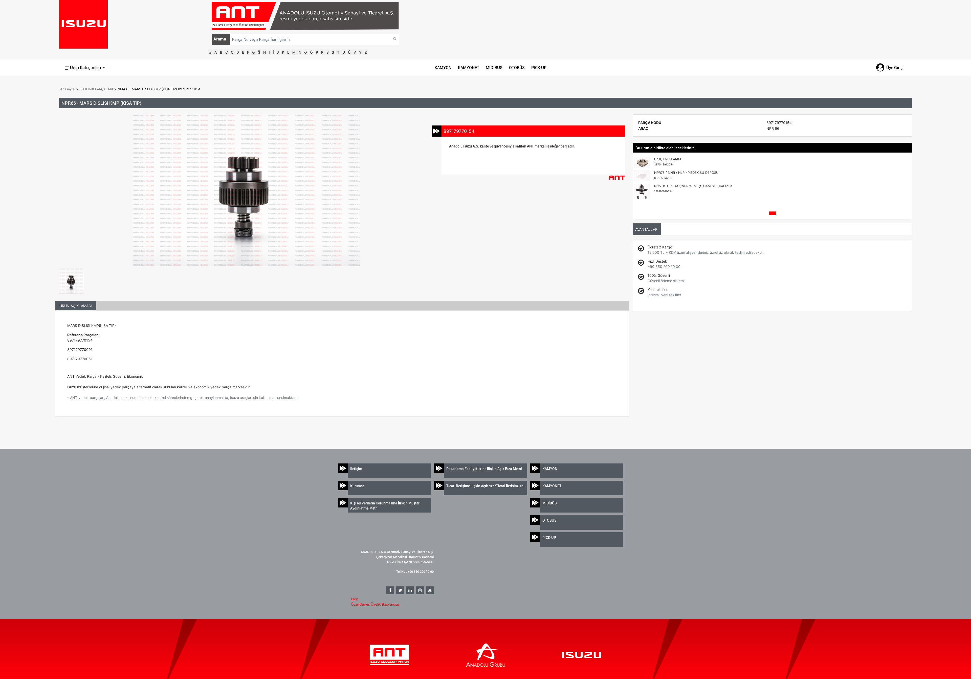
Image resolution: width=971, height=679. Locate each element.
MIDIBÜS (494, 67)
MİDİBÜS (549, 503)
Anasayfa (67, 89)
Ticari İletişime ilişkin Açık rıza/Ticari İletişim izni (485, 485)
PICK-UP (538, 67)
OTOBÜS (517, 67)
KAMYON (443, 67)
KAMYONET (468, 67)
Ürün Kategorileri (85, 67)
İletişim (356, 468)
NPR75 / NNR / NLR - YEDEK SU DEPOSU (686, 175)
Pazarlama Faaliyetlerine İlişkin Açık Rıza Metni (484, 468)
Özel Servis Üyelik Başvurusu (375, 604)
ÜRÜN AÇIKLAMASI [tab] (75, 306)
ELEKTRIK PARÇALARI (96, 89)
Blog (354, 599)
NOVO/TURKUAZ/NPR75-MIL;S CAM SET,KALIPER (693, 188)
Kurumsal (358, 485)
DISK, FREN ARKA (667, 161)
